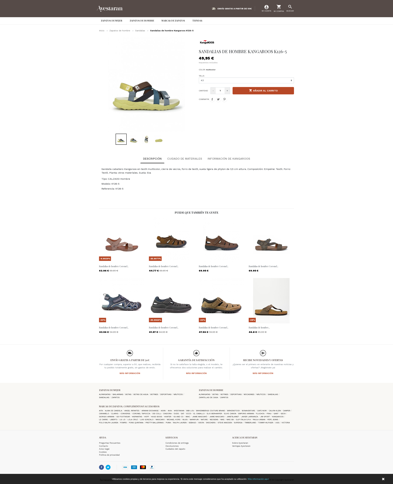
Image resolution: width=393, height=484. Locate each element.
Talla (201, 76)
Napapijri (194, 419)
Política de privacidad (109, 455)
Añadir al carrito (263, 90)
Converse (126, 413)
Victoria (286, 423)
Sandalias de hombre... (259, 327)
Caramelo (104, 413)
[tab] (152, 159)
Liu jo (123, 419)
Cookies (103, 452)
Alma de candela (114, 411)
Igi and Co (178, 417)
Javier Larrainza (250, 417)
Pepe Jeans (273, 419)
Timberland (251, 423)
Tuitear (218, 99)
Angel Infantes (132, 411)
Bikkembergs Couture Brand (211, 411)
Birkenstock (233, 411)
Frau (269, 413)
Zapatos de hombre (211, 390)
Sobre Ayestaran (240, 443)
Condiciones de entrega (177, 443)
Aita (101, 411)
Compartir (212, 99)
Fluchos (260, 413)
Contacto (103, 446)
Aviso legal (104, 449)
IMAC (188, 417)
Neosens (214, 419)
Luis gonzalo (147, 419)
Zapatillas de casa (209, 397)
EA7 (183, 413)
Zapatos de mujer (109, 390)
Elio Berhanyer (215, 413)
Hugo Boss (157, 417)
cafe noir (262, 411)
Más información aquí (258, 479)
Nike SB (230, 419)
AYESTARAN (179, 411)
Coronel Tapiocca (141, 413)
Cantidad (203, 91)
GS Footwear (123, 417)
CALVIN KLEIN (275, 411)
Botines (154, 394)
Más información (130, 373)
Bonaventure (249, 411)
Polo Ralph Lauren (109, 423)
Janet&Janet (233, 417)
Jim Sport (265, 417)
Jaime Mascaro (217, 417)
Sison (201, 423)
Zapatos (115, 397)
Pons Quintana (136, 423)
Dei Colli (157, 413)
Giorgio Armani (107, 417)
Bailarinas (118, 394)
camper (287, 411)
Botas (128, 394)
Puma (168, 423)
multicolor (211, 70)
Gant (276, 413)
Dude (176, 413)
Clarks (115, 413)
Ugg (277, 423)
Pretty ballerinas (155, 423)
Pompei (123, 423)
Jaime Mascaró (200, 417)
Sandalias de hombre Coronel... (114, 266)
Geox (283, 413)
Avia (170, 411)
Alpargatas (105, 394)
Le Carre (103, 419)
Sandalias (104, 397)
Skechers (211, 423)
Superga (238, 423)
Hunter (168, 417)
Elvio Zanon (230, 413)
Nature (204, 419)
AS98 (163, 411)
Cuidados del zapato (175, 449)
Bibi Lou (190, 411)
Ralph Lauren (180, 423)
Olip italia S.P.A (243, 419)
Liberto (114, 419)
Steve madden (225, 423)
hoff (147, 417)
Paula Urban (259, 419)
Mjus (185, 419)
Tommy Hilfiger (266, 423)
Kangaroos (278, 417)
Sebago (193, 423)
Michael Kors (174, 419)
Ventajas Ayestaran (241, 446)
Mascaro (160, 419)
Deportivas (166, 394)
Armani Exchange (150, 411)
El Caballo (199, 413)
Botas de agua (141, 394)
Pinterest (224, 99)
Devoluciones (172, 446)
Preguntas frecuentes (109, 443)
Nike (222, 419)
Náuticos (178, 394)
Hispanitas (137, 417)
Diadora (167, 413)
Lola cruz (133, 419)
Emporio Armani (246, 413)
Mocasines (249, 394)
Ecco (189, 413)
